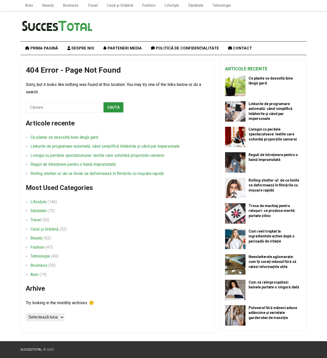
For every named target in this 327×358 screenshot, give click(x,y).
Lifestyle (172, 5)
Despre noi (82, 48)
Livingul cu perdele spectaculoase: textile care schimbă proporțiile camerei (97, 155)
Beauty (48, 5)
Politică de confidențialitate (187, 48)
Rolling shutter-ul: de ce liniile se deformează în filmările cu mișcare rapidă (97, 173)
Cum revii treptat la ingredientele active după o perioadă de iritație (272, 236)
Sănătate (195, 5)
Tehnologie (222, 5)
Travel (93, 5)
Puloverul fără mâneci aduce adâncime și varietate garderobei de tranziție (273, 312)
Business (70, 5)
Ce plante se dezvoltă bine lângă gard (64, 137)
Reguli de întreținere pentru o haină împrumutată (73, 164)
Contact (242, 48)
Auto (29, 5)
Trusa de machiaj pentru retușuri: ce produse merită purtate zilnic (272, 211)
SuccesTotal (31, 349)
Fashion (149, 5)
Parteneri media (124, 48)
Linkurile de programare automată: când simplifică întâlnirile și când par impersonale (105, 146)
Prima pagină (43, 48)
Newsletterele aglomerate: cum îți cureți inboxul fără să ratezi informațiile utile (272, 261)
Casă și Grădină (120, 5)
